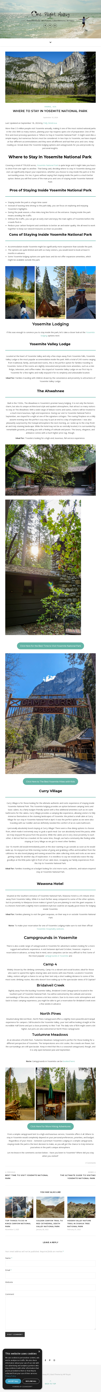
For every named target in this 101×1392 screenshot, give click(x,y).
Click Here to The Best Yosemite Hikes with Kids (50, 781)
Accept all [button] (13, 1381)
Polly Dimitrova (50, 123)
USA (54, 107)
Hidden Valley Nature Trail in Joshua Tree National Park (79, 1223)
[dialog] (22, 1369)
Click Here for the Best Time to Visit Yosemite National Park (50, 645)
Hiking (48, 107)
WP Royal (66, 1374)
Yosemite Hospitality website (50, 928)
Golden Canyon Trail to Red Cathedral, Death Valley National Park (49, 1223)
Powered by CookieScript (22, 1387)
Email (8, 1270)
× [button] (39, 1352)
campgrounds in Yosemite (56, 955)
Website (9, 1282)
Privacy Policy (10, 1376)
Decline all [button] (31, 1381)
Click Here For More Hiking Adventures (51, 1126)
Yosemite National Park (47, 165)
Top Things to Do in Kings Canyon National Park (18, 1223)
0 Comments (90, 1163)
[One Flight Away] (50, 14)
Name (8, 1258)
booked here (69, 1061)
